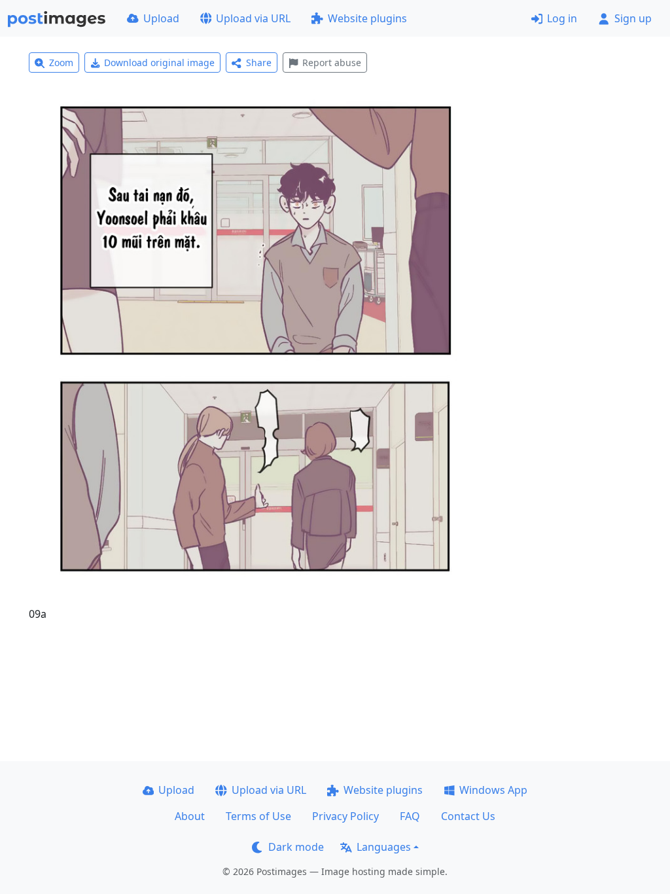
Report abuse (331, 62)
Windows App (493, 790)
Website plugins (367, 18)
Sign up (633, 18)
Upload (161, 18)
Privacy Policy (345, 816)
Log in (562, 18)
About (190, 816)
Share (259, 62)
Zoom (61, 62)
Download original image (159, 62)
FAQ (410, 816)
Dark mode (296, 847)
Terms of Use (258, 816)
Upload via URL (253, 18)
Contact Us (468, 816)
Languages (384, 847)
